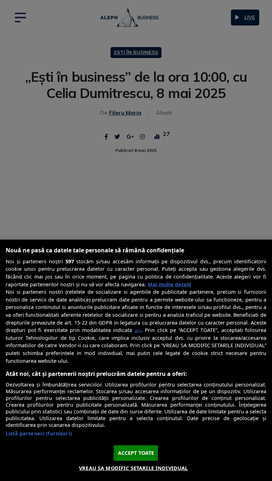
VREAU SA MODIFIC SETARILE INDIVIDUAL (133, 468)
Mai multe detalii (169, 284)
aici (138, 330)
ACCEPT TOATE (136, 452)
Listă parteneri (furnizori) (39, 433)
